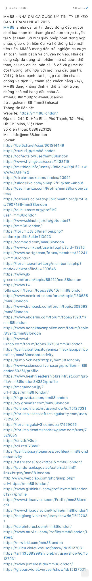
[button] (85, 573)
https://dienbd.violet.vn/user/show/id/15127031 (44, 408)
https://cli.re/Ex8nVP (21, 446)
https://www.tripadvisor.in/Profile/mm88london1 (45, 510)
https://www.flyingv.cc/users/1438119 (36, 161)
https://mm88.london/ (38, 113)
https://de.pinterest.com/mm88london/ (37, 526)
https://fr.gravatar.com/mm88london (35, 397)
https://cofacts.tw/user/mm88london (35, 156)
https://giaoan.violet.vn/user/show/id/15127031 (44, 569)
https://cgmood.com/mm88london (33, 242)
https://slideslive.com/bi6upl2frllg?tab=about (43, 183)
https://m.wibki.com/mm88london (33, 542)
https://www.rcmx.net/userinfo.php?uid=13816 (44, 247)
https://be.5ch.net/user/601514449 (33, 145)
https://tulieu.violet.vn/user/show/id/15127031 (43, 548)
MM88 (8, 27)
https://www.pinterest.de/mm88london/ (38, 564)
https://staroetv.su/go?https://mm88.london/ (42, 462)
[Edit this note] (87, 8)
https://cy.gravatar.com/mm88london (36, 403)
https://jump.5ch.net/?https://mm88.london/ (42, 360)
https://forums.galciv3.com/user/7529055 (40, 424)
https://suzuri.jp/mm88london (29, 150)
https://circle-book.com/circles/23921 (36, 177)
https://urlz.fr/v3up (20, 440)
